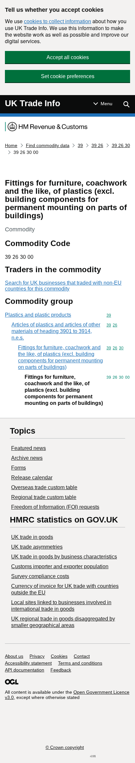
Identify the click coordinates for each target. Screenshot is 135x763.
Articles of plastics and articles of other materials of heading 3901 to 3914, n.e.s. (55, 331)
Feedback (60, 669)
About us (14, 656)
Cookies (59, 656)
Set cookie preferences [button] (67, 76)
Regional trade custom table (43, 497)
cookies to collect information (57, 21)
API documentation (24, 669)
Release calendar (31, 477)
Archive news (27, 458)
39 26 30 (121, 145)
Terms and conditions (80, 663)
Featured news (28, 448)
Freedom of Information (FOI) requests (55, 507)
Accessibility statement (28, 663)
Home (11, 145)
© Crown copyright (65, 747)
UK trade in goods (32, 537)
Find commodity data (47, 145)
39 (80, 145)
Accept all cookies (68, 57)
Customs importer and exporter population (59, 566)
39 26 (97, 145)
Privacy (37, 656)
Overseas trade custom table (44, 487)
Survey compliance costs (40, 576)
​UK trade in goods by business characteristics (64, 556)
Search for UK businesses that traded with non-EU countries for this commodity (63, 285)
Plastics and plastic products (38, 315)
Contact (82, 656)
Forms (18, 468)
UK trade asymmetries (37, 547)
